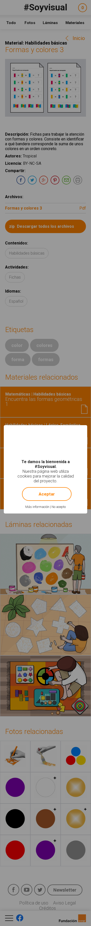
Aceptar (47, 494)
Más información (37, 507)
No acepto (59, 507)
